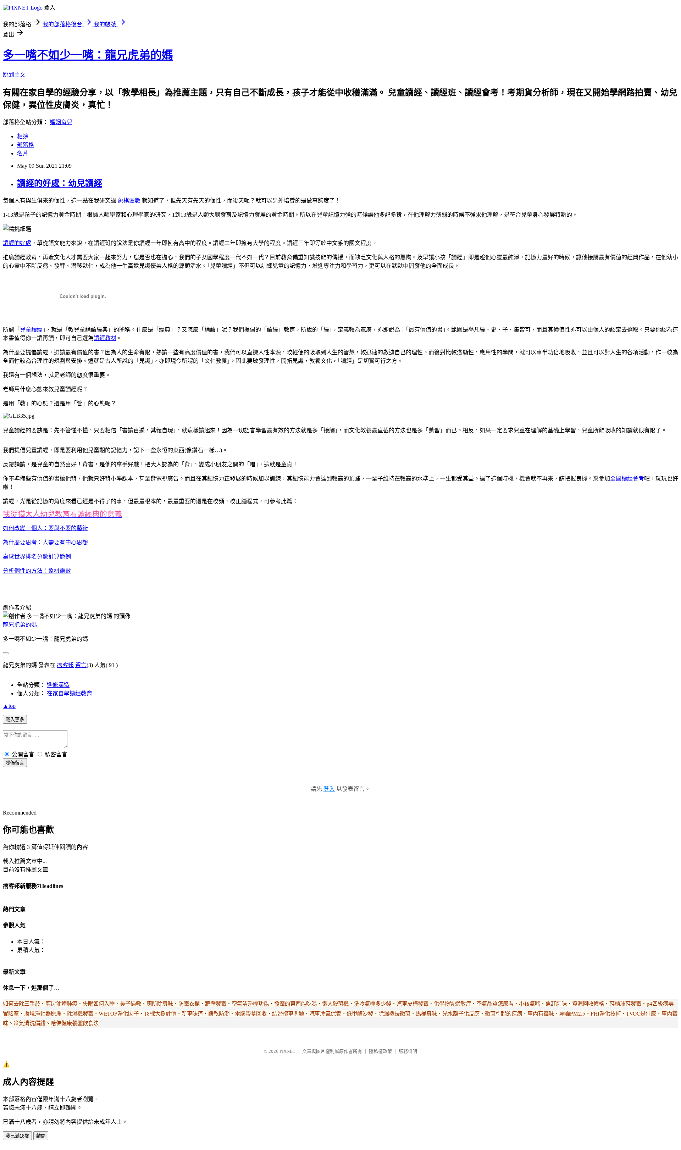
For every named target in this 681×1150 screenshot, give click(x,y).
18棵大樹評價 (160, 1013)
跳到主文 (14, 75)
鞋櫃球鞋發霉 (625, 1003)
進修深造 (58, 685)
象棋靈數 (129, 201)
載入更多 (15, 719)
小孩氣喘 (529, 1003)
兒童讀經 (31, 330)
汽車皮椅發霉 (412, 1003)
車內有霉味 (540, 1013)
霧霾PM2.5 (572, 1013)
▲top (9, 706)
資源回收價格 (588, 1003)
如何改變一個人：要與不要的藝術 (45, 528)
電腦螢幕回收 (251, 1013)
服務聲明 (408, 1051)
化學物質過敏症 (452, 1003)
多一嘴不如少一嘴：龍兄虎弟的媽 (88, 55)
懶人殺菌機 (335, 1003)
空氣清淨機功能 (250, 1003)
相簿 (22, 136)
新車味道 (192, 1013)
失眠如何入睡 (99, 1003)
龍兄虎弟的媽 (20, 625)
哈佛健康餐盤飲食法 (75, 1023)
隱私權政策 (380, 1051)
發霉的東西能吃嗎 (295, 1003)
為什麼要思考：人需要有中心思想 (45, 542)
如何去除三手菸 (21, 1003)
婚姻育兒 (61, 122)
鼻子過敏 (130, 1003)
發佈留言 (15, 763)
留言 (81, 665)
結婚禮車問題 (288, 1013)
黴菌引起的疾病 (503, 1013)
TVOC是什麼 (641, 1013)
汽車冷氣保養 (325, 1013)
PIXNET (287, 1051)
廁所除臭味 (159, 1003)
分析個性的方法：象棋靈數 (37, 571)
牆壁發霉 (215, 1003)
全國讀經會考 (627, 479)
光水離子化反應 (461, 1013)
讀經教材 (105, 338)
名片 (22, 153)
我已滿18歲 (17, 1136)
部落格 (25, 145)
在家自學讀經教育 (69, 693)
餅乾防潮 (218, 1013)
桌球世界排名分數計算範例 (37, 557)
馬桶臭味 (426, 1013)
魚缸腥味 (556, 1003)
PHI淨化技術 (606, 1013)
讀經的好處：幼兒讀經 (59, 183)
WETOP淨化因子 (119, 1013)
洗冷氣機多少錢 (372, 1003)
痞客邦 (65, 665)
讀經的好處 (17, 243)
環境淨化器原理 (42, 1013)
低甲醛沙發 (360, 1013)
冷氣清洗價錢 (29, 1023)
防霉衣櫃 (189, 1003)
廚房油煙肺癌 (61, 1003)
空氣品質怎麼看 (495, 1003)
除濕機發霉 (80, 1013)
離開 (40, 1136)
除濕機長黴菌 (394, 1013)
